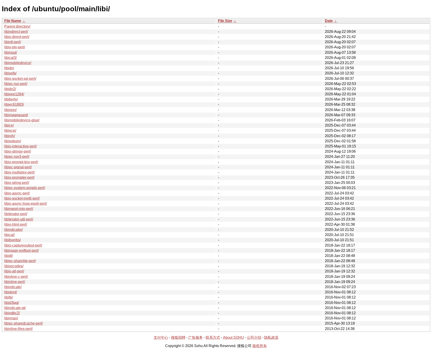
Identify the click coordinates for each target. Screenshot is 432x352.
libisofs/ (10, 73)
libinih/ (9, 136)
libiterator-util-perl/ (18, 219)
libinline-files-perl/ (18, 329)
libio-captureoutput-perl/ (23, 245)
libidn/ (9, 68)
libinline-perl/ (14, 282)
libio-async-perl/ (17, 193)
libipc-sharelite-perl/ (20, 261)
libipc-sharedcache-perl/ (23, 323)
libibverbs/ (12, 240)
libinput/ (10, 52)
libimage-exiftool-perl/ (21, 250)
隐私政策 (271, 337)
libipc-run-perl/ (15, 84)
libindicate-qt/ (15, 308)
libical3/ (10, 58)
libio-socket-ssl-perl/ (20, 78)
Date (329, 21)
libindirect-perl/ (16, 31)
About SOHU (233, 337)
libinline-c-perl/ (16, 276)
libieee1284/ (14, 94)
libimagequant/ (16, 115)
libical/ (9, 235)
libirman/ (11, 318)
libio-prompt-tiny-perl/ (21, 162)
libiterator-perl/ (15, 214)
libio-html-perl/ (15, 224)
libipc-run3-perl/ (16, 156)
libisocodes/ (13, 266)
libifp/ (8, 297)
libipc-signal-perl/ (18, 167)
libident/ (10, 292)
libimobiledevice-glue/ (21, 120)
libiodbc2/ (12, 313)
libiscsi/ (10, 130)
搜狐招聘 (178, 337)
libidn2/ (10, 89)
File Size (225, 21)
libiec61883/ (14, 104)
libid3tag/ (11, 303)
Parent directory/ (17, 26)
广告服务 (195, 337)
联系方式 (213, 337)
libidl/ (8, 256)
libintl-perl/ (12, 42)
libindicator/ (13, 230)
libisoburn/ (12, 141)
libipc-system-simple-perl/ (24, 188)
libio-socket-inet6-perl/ (22, 198)
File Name (12, 21)
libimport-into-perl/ (18, 209)
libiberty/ (11, 99)
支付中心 (161, 337)
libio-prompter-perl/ (19, 177)
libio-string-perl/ (16, 183)
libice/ (9, 125)
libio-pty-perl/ (14, 47)
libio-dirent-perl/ (16, 37)
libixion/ (10, 110)
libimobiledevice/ (17, 63)
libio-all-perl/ (14, 271)
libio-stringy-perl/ (17, 151)
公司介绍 (254, 337)
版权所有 (259, 346)
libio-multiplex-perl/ (19, 172)
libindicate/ (13, 287)
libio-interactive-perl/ (20, 146)
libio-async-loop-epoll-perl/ (25, 203)
